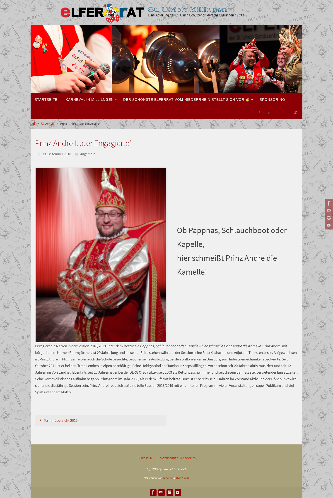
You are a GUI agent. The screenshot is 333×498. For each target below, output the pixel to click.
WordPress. (182, 478)
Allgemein (48, 124)
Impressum (145, 458)
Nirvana (168, 478)
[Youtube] (328, 225)
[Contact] (328, 210)
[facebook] (328, 203)
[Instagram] (328, 218)
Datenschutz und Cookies (178, 458)
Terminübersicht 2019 (60, 420)
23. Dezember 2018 (56, 154)
